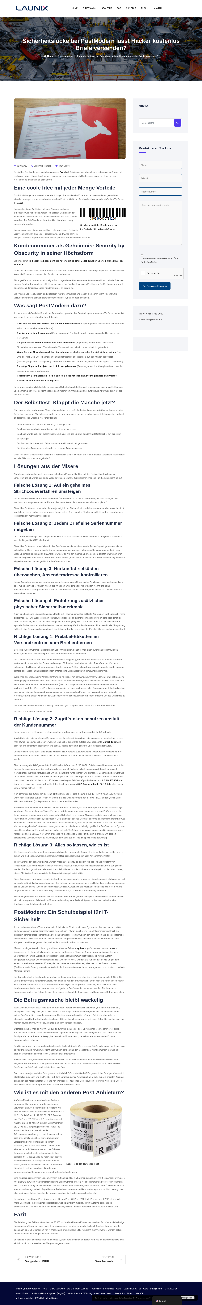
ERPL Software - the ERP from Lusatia (69, 1288)
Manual (158, 8)
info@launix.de (154, 319)
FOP (119, 8)
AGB (45, 1288)
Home (74, 8)
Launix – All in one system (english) (48, 1293)
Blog (144, 8)
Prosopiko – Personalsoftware (106, 1288)
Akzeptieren (187, 1297)
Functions (88, 8)
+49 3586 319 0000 (153, 313)
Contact (131, 8)
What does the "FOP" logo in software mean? (90, 1293)
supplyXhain (22, 1293)
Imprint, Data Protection (28, 1288)
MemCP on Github (124, 1293)
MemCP (140, 1293)
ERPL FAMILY (171, 1288)
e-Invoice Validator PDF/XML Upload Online (37, 1298)
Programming (65, 56)
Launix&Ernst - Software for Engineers (143, 1288)
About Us (107, 8)
